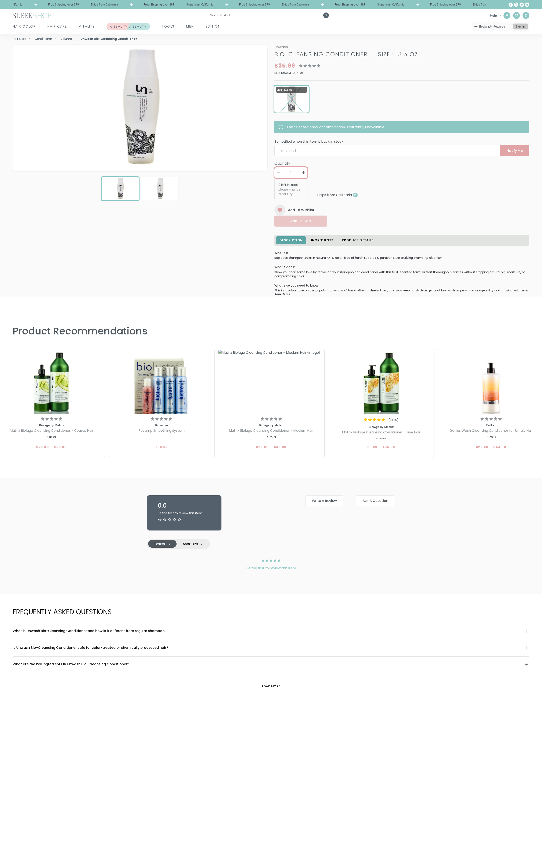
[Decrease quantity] (278, 173)
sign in (520, 26)
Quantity (282, 163)
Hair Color (24, 26)
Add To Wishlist (301, 209)
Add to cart (300, 221)
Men (190, 26)
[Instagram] (522, 5)
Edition (213, 26)
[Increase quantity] (303, 173)
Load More (271, 686)
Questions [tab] (190, 544)
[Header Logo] (32, 15)
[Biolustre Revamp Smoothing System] (161, 382)
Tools (168, 26)
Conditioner (43, 39)
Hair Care (57, 26)
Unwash (281, 47)
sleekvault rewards (491, 26)
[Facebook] (511, 5)
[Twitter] (516, 5)
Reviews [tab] (159, 544)
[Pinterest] (527, 5)
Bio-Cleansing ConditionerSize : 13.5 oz (346, 54)
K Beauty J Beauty (128, 26)
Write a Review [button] (324, 500)
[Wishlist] (516, 15)
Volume (66, 39)
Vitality (87, 26)
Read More (282, 294)
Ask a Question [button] (375, 500)
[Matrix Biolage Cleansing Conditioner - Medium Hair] (271, 382)
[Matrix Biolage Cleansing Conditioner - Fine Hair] (381, 382)
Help (493, 15)
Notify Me (515, 150)
